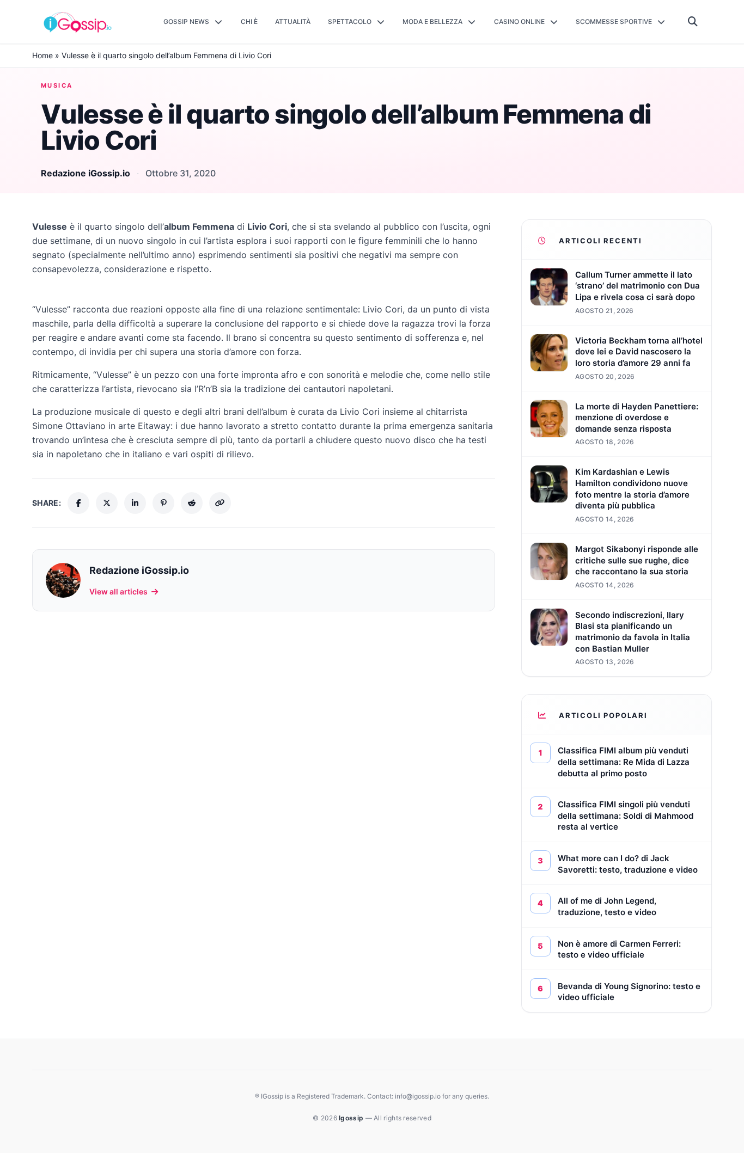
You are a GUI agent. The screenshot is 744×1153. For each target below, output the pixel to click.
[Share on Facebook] (78, 503)
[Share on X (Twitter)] (107, 503)
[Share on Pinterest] (163, 503)
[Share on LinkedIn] (135, 503)
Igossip (352, 1118)
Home (42, 55)
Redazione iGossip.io (85, 173)
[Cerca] (693, 22)
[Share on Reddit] (192, 503)
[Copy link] (220, 503)
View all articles (118, 591)
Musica (57, 85)
